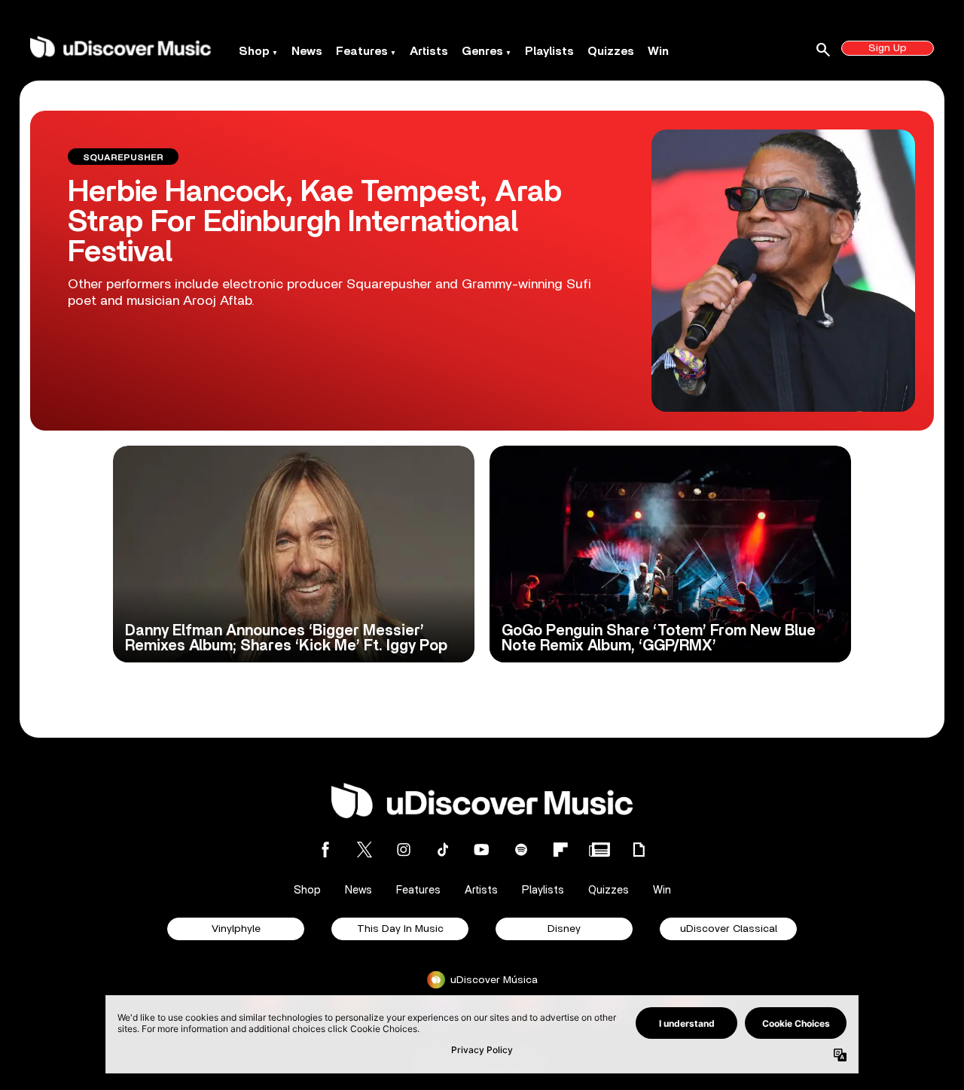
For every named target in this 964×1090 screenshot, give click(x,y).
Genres (482, 51)
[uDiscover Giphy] (638, 849)
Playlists (549, 51)
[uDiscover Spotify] (521, 849)
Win (658, 51)
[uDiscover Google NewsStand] (599, 849)
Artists (429, 51)
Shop (254, 51)
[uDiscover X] (364, 849)
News (306, 51)
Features (362, 51)
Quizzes (610, 51)
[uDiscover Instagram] (403, 849)
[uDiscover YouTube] (482, 849)
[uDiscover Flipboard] (560, 849)
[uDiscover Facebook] (325, 849)
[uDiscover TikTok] (442, 849)
